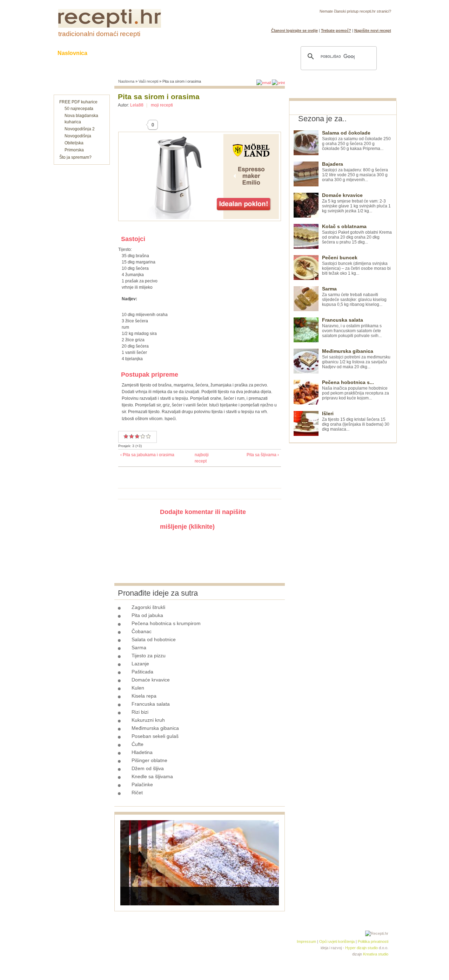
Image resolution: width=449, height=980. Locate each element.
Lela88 (136, 105)
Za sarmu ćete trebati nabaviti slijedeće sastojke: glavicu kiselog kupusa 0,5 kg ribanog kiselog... (354, 296)
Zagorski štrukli (148, 607)
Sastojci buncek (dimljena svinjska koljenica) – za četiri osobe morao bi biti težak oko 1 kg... (356, 265)
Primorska (74, 150)
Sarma (139, 647)
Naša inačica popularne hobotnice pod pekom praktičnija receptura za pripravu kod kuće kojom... (355, 390)
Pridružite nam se (369, 19)
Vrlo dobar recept (137, 436)
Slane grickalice (188, 53)
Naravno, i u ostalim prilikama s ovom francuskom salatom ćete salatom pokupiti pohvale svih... (352, 327)
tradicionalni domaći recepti (99, 33)
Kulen (138, 688)
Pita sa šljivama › (263, 454)
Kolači (144, 53)
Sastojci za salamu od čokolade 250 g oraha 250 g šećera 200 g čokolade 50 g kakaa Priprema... (356, 140)
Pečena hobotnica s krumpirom (166, 623)
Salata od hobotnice (154, 639)
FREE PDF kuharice (78, 102)
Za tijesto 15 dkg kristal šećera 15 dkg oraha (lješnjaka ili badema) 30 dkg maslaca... (355, 421)
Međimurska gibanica (155, 728)
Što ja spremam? (75, 157)
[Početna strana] (109, 26)
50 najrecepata (79, 108)
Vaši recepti (148, 81)
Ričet (137, 792)
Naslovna (126, 81)
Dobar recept (131, 436)
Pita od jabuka (147, 615)
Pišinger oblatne (149, 760)
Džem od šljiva (148, 768)
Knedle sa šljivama (152, 776)
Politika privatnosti (373, 941)
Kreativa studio (375, 954)
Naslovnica (72, 53)
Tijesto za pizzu (149, 655)
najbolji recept (198, 458)
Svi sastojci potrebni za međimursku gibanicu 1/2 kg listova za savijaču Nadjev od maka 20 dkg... (356, 359)
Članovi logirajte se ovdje (294, 30)
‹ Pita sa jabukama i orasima (147, 454)
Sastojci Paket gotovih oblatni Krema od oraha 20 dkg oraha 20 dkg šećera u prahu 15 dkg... (357, 234)
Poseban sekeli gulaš (155, 736)
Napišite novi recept (372, 30)
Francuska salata (151, 704)
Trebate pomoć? (336, 30)
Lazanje (140, 663)
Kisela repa (144, 696)
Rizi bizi (140, 712)
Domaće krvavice (151, 680)
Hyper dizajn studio (361, 948)
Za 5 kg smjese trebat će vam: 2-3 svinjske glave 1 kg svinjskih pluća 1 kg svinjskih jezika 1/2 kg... (356, 203)
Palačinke (142, 784)
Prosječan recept (126, 436)
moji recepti (162, 105)
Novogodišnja (78, 135)
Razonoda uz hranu (249, 53)
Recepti (111, 53)
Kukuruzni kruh (148, 720)
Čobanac (142, 631)
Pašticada (142, 671)
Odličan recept (143, 436)
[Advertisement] (341, 548)
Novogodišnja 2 (80, 128)
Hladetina (142, 752)
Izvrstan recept (148, 436)
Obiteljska (74, 143)
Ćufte (137, 744)
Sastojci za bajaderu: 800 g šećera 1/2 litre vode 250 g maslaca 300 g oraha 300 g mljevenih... (355, 172)
